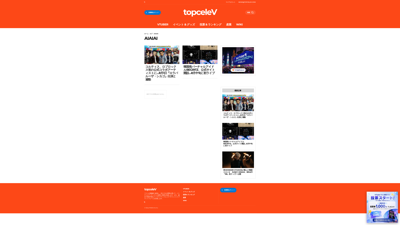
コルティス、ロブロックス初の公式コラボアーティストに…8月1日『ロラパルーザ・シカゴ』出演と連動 (161, 73)
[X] (145, 2)
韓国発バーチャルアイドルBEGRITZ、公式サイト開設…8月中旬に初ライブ (199, 70)
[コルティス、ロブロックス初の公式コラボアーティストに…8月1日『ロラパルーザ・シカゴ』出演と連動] (161, 55)
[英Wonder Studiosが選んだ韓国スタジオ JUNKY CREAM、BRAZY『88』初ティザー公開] (238, 159)
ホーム (146, 33)
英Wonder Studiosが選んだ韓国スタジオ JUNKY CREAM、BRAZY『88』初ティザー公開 (238, 172)
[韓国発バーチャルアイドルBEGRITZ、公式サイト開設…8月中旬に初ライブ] (200, 55)
